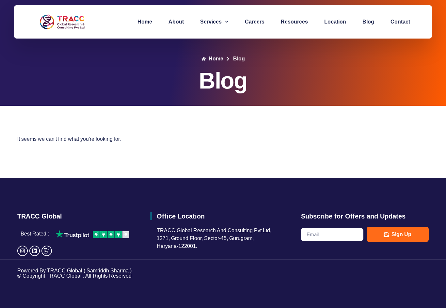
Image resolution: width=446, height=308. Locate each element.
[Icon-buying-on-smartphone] (46, 251)
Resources (294, 21)
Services (211, 21)
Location (335, 21)
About (176, 21)
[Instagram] (22, 251)
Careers (254, 21)
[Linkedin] (34, 251)
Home (144, 21)
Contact (400, 21)
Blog (368, 21)
